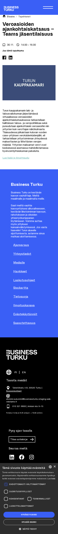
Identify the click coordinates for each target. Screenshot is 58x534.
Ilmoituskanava (24, 305)
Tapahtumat (24, 16)
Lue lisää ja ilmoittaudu (15, 158)
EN (24, 372)
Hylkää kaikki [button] (29, 522)
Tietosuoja (20, 296)
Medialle (19, 263)
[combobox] (50, 466)
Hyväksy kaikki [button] (29, 514)
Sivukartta (20, 288)
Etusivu (11, 16)
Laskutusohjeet (24, 280)
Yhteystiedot (22, 254)
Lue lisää (51, 478)
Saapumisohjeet (14, 391)
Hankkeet (20, 271)
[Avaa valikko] (48, 7)
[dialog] (29, 498)
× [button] (54, 466)
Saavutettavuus (24, 323)
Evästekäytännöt (25, 314)
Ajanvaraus (21, 245)
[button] (29, 528)
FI (16, 372)
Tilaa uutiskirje (19, 439)
